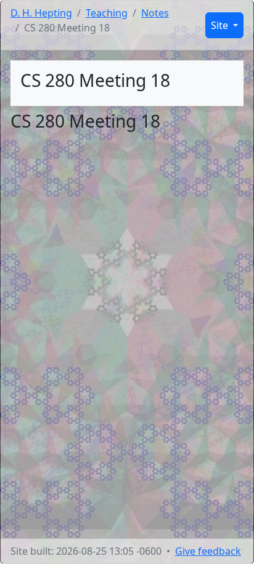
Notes (155, 13)
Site (221, 25)
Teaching (107, 13)
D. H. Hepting (41, 13)
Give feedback (208, 551)
